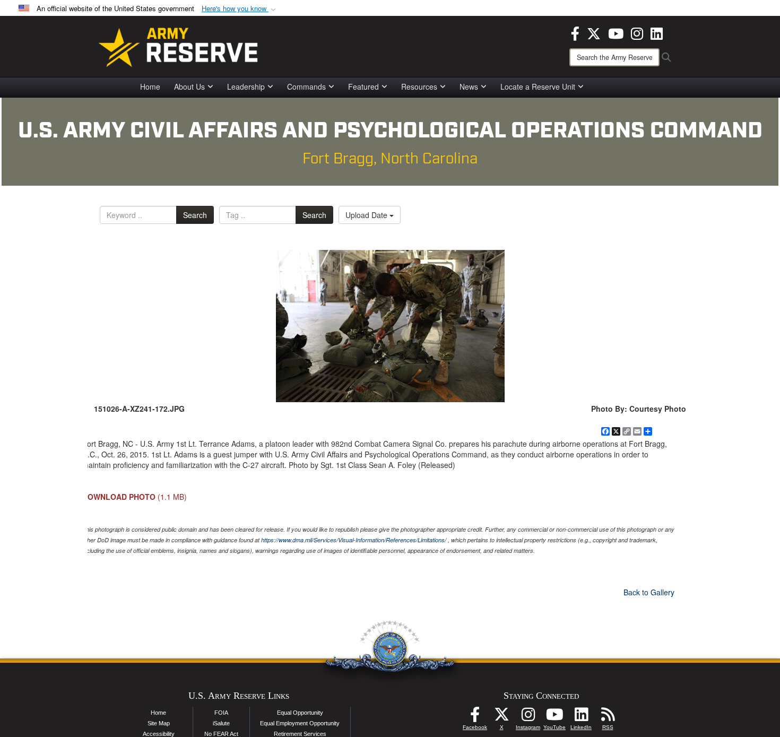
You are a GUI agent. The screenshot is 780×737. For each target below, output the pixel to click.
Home (150, 86)
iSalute (221, 723)
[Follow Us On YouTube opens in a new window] (554, 717)
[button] (240, 8)
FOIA (221, 712)
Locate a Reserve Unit (537, 86)
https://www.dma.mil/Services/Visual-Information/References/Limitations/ (353, 540)
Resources (419, 86)
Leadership (246, 86)
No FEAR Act (221, 734)
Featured (363, 86)
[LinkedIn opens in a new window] (657, 32)
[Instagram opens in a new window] (637, 32)
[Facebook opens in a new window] (575, 32)
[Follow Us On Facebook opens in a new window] (475, 717)
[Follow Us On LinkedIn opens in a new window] (581, 717)
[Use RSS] (607, 717)
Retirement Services (300, 734)
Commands (306, 86)
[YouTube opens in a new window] (615, 32)
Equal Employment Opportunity (300, 723)
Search (195, 215)
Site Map (159, 723)
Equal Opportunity (300, 712)
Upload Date (367, 215)
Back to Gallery (648, 592)
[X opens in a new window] (594, 32)
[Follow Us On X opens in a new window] (501, 717)
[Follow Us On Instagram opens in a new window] (528, 717)
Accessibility (159, 734)
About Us (189, 86)
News (469, 86)
